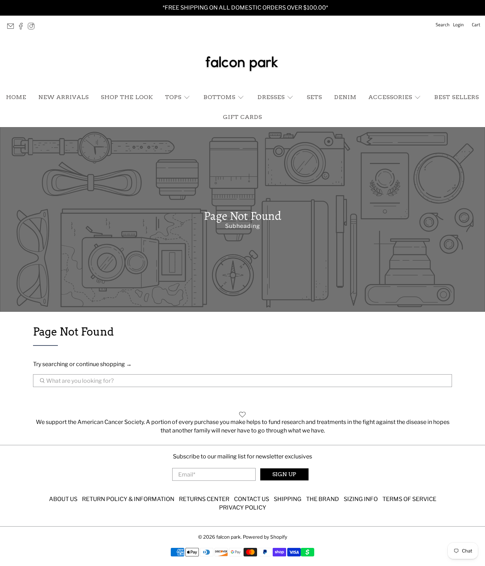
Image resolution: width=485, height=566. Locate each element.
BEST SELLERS (456, 97)
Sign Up (284, 474)
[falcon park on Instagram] (33, 28)
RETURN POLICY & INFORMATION (128, 499)
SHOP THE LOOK (127, 97)
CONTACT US (251, 499)
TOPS (173, 97)
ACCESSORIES (390, 97)
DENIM (345, 97)
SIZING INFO (361, 499)
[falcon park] (242, 62)
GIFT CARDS (242, 117)
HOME (16, 97)
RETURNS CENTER (204, 499)
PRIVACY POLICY (242, 507)
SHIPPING (287, 499)
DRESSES (271, 97)
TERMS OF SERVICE (409, 499)
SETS (314, 97)
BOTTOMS (219, 97)
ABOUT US (63, 499)
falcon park (228, 537)
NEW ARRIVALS (63, 97)
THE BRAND (322, 499)
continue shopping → (104, 364)
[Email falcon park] (12, 28)
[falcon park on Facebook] (22, 28)
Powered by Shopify (265, 537)
